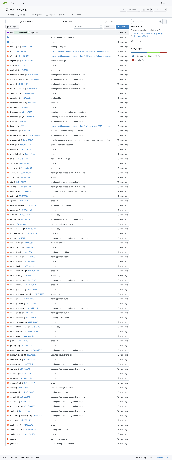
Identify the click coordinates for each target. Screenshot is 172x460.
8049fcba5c (26, 378)
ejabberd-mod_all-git (18, 135)
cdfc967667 (27, 112)
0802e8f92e (26, 173)
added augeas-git (58, 61)
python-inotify (15, 266)
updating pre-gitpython (60, 317)
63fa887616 (29, 359)
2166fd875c (32, 233)
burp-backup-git (17, 89)
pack (12, 224)
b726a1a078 (33, 331)
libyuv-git (14, 173)
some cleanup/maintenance (62, 37)
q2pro (12, 341)
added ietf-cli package (60, 159)
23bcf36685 (26, 219)
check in (54, 42)
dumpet (13, 126)
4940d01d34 (23, 56)
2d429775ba (24, 411)
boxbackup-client (17, 75)
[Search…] (164, 21)
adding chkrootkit (58, 98)
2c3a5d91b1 (31, 229)
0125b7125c (40, 294)
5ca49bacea (20, 51)
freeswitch (14, 149)
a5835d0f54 (30, 285)
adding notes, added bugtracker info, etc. (68, 75)
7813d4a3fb (22, 224)
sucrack (13, 397)
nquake (13, 201)
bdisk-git (13, 70)
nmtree (12, 196)
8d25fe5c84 (24, 163)
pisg (11, 238)
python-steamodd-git (18, 327)
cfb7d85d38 (25, 187)
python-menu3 (16, 285)
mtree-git (13, 191)
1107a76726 (23, 159)
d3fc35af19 (32, 89)
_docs (12, 42)
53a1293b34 (24, 196)
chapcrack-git (15, 93)
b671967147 (29, 131)
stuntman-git (15, 392)
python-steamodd (17, 322)
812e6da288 (33, 79)
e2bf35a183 (30, 261)
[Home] (4, 3)
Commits (27, 21)
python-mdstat (16, 280)
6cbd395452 (23, 341)
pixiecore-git (15, 243)
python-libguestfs (17, 271)
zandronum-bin (16, 429)
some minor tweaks (59, 439)
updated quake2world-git (61, 355)
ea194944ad (25, 145)
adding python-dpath (60, 257)
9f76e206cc (23, 387)
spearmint (14, 378)
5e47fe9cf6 (31, 317)
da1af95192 (27, 47)
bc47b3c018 (25, 397)
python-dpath (15, 257)
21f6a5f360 (29, 299)
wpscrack (14, 420)
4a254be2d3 (32, 355)
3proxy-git (14, 47)
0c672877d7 (29, 383)
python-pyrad (15, 313)
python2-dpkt (15, 247)
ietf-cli (12, 159)
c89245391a (30, 247)
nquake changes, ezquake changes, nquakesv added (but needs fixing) (81, 140)
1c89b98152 (27, 107)
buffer (12, 84)
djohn (12, 121)
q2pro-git (14, 345)
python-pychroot (17, 289)
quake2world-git (16, 355)
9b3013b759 (23, 65)
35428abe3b (20, 32)
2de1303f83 (32, 205)
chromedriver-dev (17, 103)
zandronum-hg (16, 434)
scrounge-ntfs (15, 364)
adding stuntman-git (59, 392)
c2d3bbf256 (25, 373)
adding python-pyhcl (59, 299)
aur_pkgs (22, 9)
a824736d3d (29, 243)
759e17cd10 (25, 369)
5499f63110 (30, 93)
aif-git (12, 56)
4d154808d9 (33, 271)
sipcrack (13, 369)
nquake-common (17, 205)
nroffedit (13, 215)
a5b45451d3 (30, 117)
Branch (68, 21)
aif (11, 51)
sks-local (13, 373)
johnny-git (14, 168)
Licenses (159, 458)
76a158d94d (33, 103)
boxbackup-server (17, 79)
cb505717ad (30, 364)
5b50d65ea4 (27, 149)
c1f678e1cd (28, 275)
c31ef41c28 (31, 303)
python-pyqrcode (17, 308)
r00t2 (12, 9)
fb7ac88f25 (21, 182)
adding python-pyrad (60, 313)
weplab (13, 411)
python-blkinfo (16, 252)
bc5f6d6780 (30, 257)
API (168, 458)
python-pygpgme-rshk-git (20, 294)
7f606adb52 (30, 313)
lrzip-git (13, 177)
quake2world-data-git (19, 350)
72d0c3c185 (26, 168)
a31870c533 (26, 210)
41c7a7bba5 (29, 392)
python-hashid (16, 261)
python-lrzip (15, 275)
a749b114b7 (23, 84)
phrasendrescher (17, 233)
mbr (11, 182)
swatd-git (14, 401)
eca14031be (29, 336)
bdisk (12, 65)
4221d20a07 (33, 322)
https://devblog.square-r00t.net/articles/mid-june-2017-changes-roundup (81, 51)
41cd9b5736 (26, 345)
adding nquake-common (61, 205)
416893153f (35, 135)
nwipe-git (14, 219)
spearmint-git (15, 383)
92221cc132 (25, 126)
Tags (110, 21)
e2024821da (22, 238)
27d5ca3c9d (31, 429)
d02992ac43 (27, 425)
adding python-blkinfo (60, 252)
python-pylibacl (16, 303)
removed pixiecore (58, 243)
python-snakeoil (16, 317)
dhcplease (14, 112)
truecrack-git (15, 406)
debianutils (14, 107)
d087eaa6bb (26, 98)
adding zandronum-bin (60, 429)
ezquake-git (15, 140)
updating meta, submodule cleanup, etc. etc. (69, 112)
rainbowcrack (15, 359)
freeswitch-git (15, 154)
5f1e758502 (25, 70)
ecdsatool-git (15, 131)
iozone (12, 163)
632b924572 (27, 61)
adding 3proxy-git (58, 47)
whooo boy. (56, 70)
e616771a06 (24, 201)
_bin (11, 37)
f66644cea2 (33, 308)
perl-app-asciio (16, 229)
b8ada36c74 (38, 415)
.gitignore (14, 439)
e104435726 (36, 350)
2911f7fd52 (30, 252)
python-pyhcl (15, 299)
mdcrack (13, 187)
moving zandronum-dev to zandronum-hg (68, 131)
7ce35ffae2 (22, 121)
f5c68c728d (30, 154)
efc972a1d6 (26, 420)
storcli (12, 387)
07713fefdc (29, 266)
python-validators (17, 331)
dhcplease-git (15, 117)
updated (34, 32)
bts (11, 32)
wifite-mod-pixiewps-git (19, 415)
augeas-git (14, 61)
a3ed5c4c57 (29, 406)
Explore (14, 3)
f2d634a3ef (25, 215)
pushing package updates (62, 145)
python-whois (15, 336)
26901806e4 (25, 177)
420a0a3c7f (26, 401)
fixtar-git (13, 145)
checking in (55, 233)
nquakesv (14, 210)
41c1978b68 (33, 75)
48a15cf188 (30, 434)
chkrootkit (14, 98)
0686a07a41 (32, 289)
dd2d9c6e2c (26, 191)
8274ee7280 (30, 280)
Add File (109, 26)
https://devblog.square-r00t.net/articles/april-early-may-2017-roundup (80, 126)
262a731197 (36, 327)
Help (22, 3)
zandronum (14, 425)
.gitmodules (14, 443)
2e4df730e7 (28, 140)
